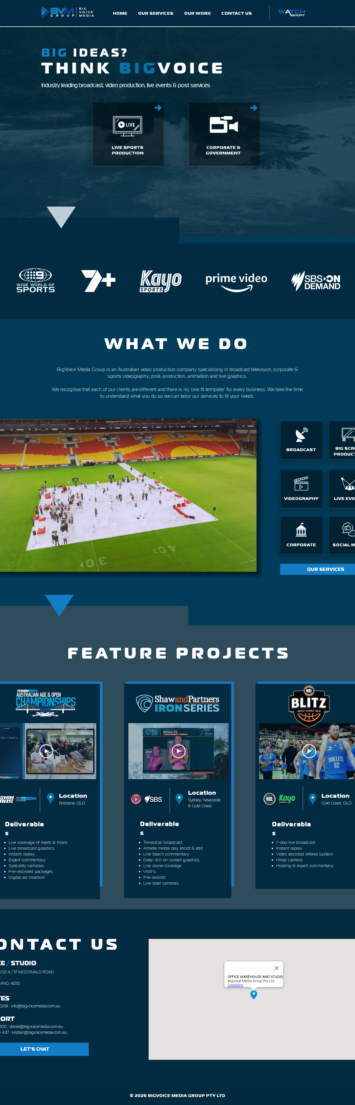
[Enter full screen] (249, 564)
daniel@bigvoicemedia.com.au (36, 1026)
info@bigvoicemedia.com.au (35, 1006)
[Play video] (46, 751)
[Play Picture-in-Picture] (239, 564)
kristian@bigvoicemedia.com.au (39, 1032)
